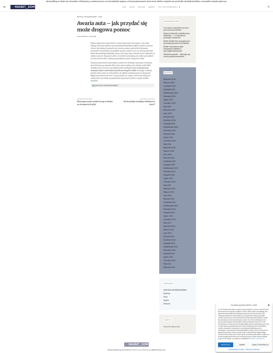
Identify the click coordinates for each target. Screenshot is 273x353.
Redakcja (84, 36)
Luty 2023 (167, 195)
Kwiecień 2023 (169, 189)
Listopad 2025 (169, 89)
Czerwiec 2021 (169, 260)
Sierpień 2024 (169, 134)
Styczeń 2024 (168, 158)
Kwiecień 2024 (169, 147)
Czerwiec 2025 (169, 103)
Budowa (141, 7)
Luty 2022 (167, 233)
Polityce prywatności (257, 339)
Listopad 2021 (169, 243)
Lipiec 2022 (168, 216)
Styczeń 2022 (169, 236)
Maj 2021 (167, 264)
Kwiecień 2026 (169, 79)
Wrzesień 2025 (169, 96)
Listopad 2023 (169, 165)
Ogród (132, 7)
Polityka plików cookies (236, 349)
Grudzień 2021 (169, 240)
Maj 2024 (167, 144)
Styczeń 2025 (168, 117)
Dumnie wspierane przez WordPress (120, 350)
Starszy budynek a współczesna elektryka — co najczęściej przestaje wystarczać (176, 35)
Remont (151, 7)
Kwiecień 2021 (169, 267)
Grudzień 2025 (169, 86)
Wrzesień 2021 (169, 250)
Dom (124, 7)
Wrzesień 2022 (169, 209)
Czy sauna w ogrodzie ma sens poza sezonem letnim (176, 29)
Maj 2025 (167, 106)
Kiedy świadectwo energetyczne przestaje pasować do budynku (176, 42)
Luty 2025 (167, 113)
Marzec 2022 (168, 230)
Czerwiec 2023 (169, 182)
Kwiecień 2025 (169, 110)
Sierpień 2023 (169, 175)
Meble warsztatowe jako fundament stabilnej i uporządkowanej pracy (173, 49)
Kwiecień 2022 (169, 226)
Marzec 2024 (168, 151)
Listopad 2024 (169, 124)
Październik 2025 (170, 93)
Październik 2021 (170, 247)
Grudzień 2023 (169, 161)
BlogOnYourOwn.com (158, 350)
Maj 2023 (167, 185)
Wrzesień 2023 (169, 171)
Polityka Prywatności (252, 349)
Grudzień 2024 (169, 120)
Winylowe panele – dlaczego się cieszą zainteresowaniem (176, 55)
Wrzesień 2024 (169, 130)
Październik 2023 (170, 168)
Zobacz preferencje (260, 345)
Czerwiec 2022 (169, 219)
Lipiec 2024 (168, 137)
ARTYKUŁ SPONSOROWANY (87, 17)
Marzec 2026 (168, 83)
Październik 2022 (170, 206)
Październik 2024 (170, 127)
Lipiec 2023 (168, 178)
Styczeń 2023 (168, 199)
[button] (269, 305)
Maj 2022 (167, 223)
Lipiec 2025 (168, 100)
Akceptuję (225, 345)
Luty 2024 (167, 154)
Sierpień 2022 (169, 212)
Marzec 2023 (168, 192)
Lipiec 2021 (168, 257)
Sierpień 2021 (169, 253)
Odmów (242, 345)
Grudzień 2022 (169, 202)
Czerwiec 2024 (169, 141)
